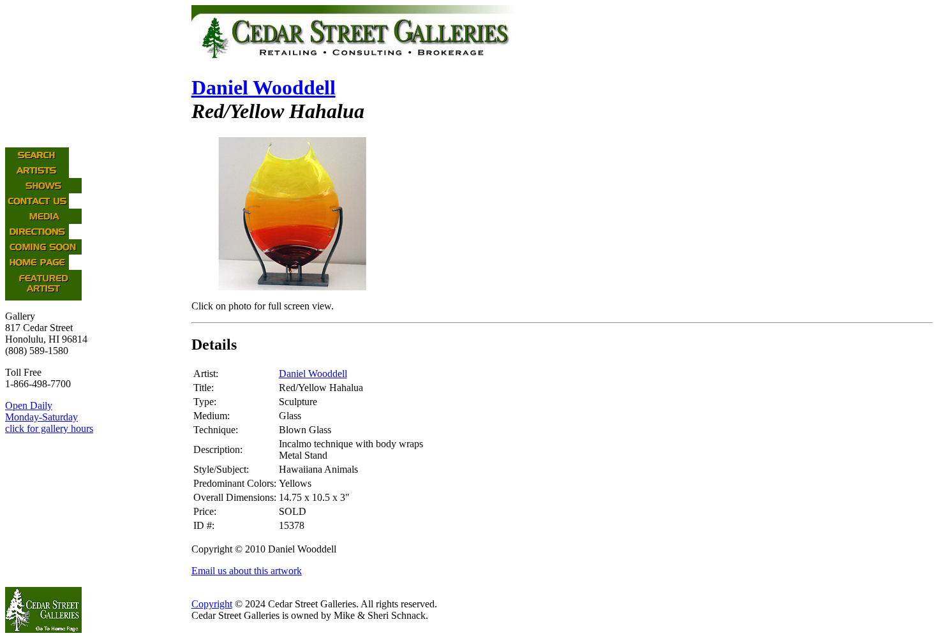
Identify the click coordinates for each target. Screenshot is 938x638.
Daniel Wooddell (263, 87)
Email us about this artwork (246, 570)
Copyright (211, 603)
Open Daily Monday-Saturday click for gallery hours (49, 417)
